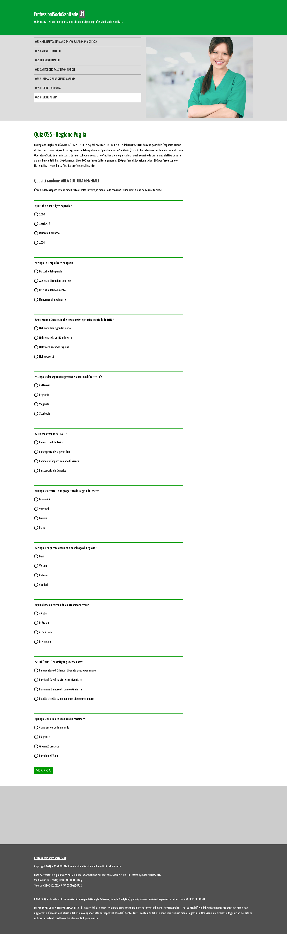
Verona (43, 566)
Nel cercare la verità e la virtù (55, 338)
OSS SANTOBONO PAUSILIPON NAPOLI (55, 69)
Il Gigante (44, 737)
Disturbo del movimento (52, 290)
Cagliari (43, 585)
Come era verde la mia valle (54, 727)
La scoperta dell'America (52, 470)
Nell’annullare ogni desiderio (55, 328)
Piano (42, 527)
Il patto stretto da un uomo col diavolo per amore (66, 699)
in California (45, 632)
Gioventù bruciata (49, 746)
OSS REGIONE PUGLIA (46, 97)
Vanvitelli (44, 509)
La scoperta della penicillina (54, 452)
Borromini (44, 499)
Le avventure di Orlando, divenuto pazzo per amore (67, 670)
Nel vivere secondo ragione (54, 347)
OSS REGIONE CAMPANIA (48, 88)
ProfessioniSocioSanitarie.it (50, 858)
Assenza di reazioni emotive (55, 281)
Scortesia (44, 413)
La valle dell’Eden (48, 756)
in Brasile (44, 623)
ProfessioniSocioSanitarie (59, 14)
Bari (41, 556)
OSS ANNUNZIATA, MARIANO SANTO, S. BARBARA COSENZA (66, 42)
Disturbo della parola (50, 271)
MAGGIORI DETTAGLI (194, 899)
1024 (42, 242)
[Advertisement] (220, 152)
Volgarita (44, 404)
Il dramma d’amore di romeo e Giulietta (60, 689)
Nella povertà (46, 356)
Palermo (43, 575)
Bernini (43, 518)
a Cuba (43, 613)
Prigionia (44, 395)
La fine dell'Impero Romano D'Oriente (59, 461)
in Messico (45, 642)
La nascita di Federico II (52, 442)
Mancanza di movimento (52, 299)
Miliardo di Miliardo (49, 233)
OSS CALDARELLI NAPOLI (48, 51)
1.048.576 (44, 224)
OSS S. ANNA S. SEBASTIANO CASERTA (55, 79)
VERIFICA (43, 770)
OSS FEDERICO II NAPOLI (47, 60)
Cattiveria (44, 385)
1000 (42, 214)
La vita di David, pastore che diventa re (60, 680)
